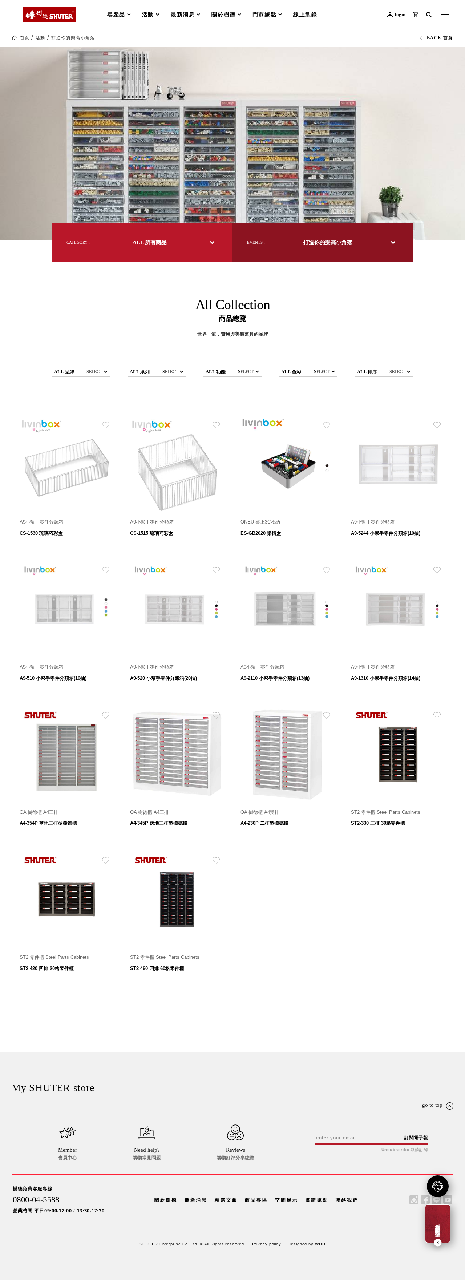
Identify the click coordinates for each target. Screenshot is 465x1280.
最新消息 (196, 1200)
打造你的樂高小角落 (73, 37)
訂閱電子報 (416, 1137)
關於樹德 (165, 1200)
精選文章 (226, 1200)
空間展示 (286, 1200)
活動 (40, 37)
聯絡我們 (347, 1200)
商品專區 (256, 1200)
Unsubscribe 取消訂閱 (404, 1150)
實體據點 (317, 1200)
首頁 (25, 37)
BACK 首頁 (440, 37)
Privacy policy (267, 1244)
